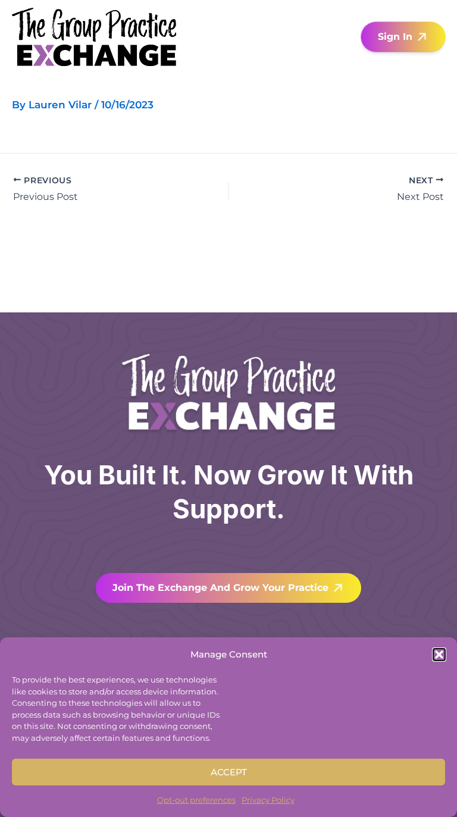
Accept (229, 772)
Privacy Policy (268, 800)
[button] (439, 655)
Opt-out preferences (196, 800)
